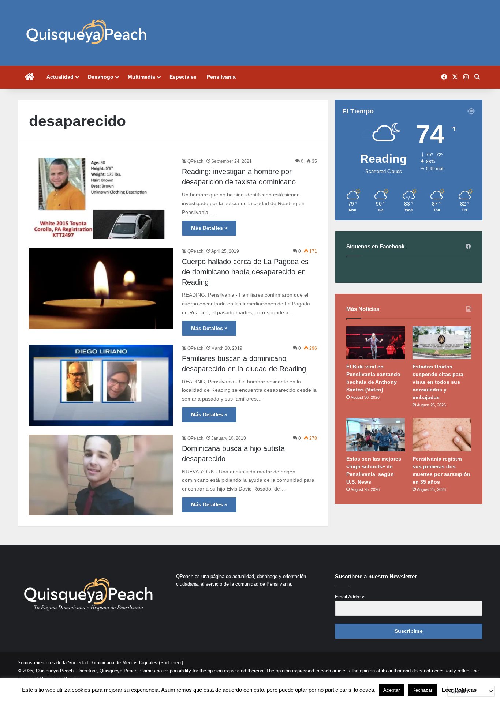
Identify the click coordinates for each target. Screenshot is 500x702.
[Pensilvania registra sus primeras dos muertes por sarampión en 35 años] (442, 434)
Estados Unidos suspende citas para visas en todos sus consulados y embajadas (438, 382)
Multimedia (141, 77)
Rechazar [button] (422, 690)
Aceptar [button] (391, 690)
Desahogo (100, 77)
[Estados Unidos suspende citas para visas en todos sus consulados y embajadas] (442, 342)
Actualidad (60, 77)
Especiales (183, 77)
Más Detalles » (209, 228)
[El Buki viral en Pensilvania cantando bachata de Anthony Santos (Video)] (375, 342)
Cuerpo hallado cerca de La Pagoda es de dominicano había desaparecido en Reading (245, 272)
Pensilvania (221, 77)
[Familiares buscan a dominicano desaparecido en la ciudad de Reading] (101, 385)
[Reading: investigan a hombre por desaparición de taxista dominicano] (101, 198)
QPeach (195, 161)
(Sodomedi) (171, 662)
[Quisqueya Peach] (86, 33)
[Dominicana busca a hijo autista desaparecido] (101, 475)
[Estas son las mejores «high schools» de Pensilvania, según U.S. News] (375, 434)
